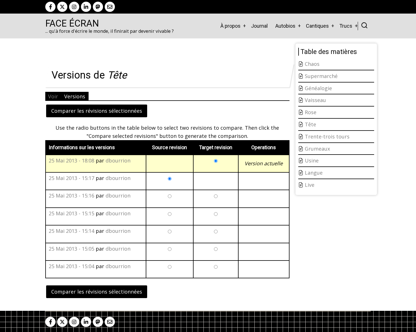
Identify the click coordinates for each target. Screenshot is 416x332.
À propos (230, 26)
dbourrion (118, 160)
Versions (74, 96)
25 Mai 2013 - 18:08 (71, 160)
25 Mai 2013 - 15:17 (71, 178)
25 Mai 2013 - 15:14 (71, 230)
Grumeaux (317, 148)
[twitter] (62, 7)
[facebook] (50, 7)
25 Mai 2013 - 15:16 (71, 195)
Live (309, 184)
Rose (310, 112)
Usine (312, 160)
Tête (310, 124)
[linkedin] (86, 7)
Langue (314, 172)
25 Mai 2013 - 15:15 (71, 213)
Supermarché (321, 76)
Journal (259, 26)
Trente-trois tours (327, 136)
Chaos (312, 63)
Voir (53, 96)
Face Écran (72, 23)
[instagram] (74, 7)
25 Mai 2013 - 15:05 (71, 248)
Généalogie (318, 88)
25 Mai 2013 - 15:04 (71, 266)
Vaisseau (315, 100)
